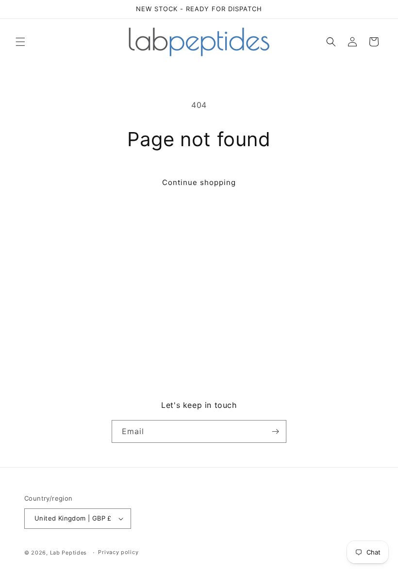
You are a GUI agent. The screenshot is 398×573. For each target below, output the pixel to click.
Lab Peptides (68, 552)
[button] (20, 41)
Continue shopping (199, 182)
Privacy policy (118, 552)
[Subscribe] (275, 431)
